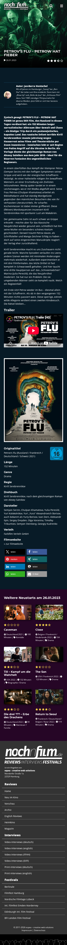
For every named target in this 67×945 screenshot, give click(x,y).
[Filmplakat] (33, 402)
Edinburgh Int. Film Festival (19, 911)
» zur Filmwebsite (13, 543)
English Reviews (13, 816)
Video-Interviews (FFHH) (17, 854)
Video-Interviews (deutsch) (19, 842)
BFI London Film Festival (18, 918)
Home (8, 791)
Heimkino (10, 822)
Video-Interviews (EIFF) (17, 860)
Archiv (8, 809)
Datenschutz (39, 930)
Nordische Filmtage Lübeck (19, 899)
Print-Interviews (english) (18, 873)
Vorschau (10, 803)
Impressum (27, 930)
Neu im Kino (11, 797)
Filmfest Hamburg (14, 893)
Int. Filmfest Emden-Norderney (21, 905)
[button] (15, 552)
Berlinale (9, 886)
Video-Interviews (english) (19, 848)
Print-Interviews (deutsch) (19, 867)
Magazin (9, 828)
